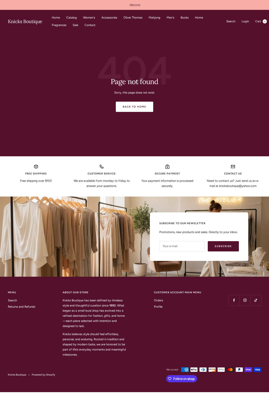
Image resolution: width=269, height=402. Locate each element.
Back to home (134, 106)
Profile (158, 306)
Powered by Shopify (43, 374)
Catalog (71, 17)
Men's (170, 17)
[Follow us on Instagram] (244, 300)
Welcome (135, 4)
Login (245, 21)
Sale (75, 25)
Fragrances (59, 25)
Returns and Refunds (21, 306)
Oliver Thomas (132, 17)
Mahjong (154, 17)
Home (56, 17)
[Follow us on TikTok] (255, 300)
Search (230, 21)
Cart (260, 21)
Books (185, 17)
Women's (89, 17)
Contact (90, 25)
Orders (158, 300)
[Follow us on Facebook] (234, 300)
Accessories (109, 17)
